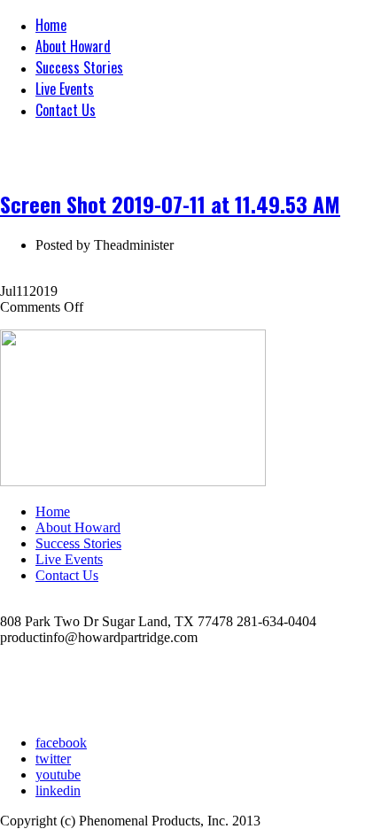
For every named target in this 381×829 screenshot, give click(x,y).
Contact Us (65, 109)
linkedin (58, 790)
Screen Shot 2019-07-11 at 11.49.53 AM (170, 204)
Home (50, 24)
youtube (58, 774)
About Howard (73, 46)
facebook (61, 742)
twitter (53, 758)
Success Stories (79, 67)
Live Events (64, 88)
